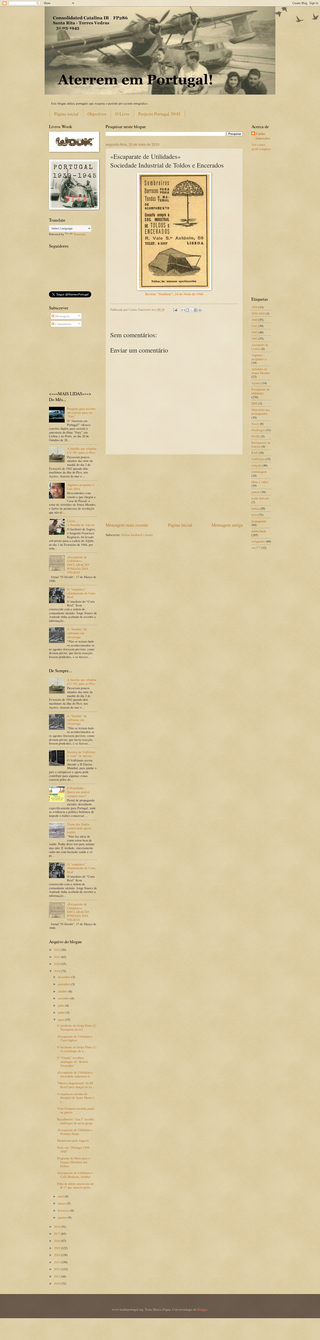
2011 (57, 1276)
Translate (80, 234)
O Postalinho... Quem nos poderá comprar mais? (78, 792)
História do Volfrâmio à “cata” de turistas (81, 754)
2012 (57, 1269)
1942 (254, 332)
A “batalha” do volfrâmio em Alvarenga (77, 633)
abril (61, 1196)
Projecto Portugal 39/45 (159, 114)
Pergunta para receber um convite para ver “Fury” (81, 412)
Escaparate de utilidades (260, 391)
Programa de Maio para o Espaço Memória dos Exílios (73, 1162)
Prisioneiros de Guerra (261, 444)
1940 (254, 319)
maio (61, 1019)
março (62, 1203)
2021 (57, 957)
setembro (64, 998)
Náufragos (258, 430)
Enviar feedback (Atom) (137, 535)
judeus (255, 492)
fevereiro (64, 1210)
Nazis (255, 423)
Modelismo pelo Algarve (73, 1140)
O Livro (122, 114)
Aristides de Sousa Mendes (260, 371)
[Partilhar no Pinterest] (200, 310)
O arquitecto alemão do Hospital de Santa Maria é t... (75, 1098)
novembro (64, 984)
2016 (57, 1240)
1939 (254, 307)
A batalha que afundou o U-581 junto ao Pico (81, 450)
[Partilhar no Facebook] (196, 310)
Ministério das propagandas (260, 411)
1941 (254, 326)
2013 (57, 1262)
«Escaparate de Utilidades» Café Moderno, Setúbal (75, 1174)
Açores (256, 383)
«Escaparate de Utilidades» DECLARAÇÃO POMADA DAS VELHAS (78, 565)
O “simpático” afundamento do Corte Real (81, 593)
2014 (57, 1255)
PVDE (255, 436)
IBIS (254, 403)
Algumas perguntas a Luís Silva (80, 486)
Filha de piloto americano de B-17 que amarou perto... (75, 1185)
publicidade (258, 531)
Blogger (202, 1309)
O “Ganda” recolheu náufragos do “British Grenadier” (72, 1061)
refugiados (258, 541)
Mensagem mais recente (127, 525)
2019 (57, 971)
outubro (63, 991)
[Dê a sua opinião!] (187, 310)
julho (61, 1005)
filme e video (259, 482)
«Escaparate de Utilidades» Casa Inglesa (75, 1038)
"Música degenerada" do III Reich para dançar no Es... (76, 1085)
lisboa (255, 508)
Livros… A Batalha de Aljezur (81, 523)
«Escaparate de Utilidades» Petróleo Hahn (75, 1132)
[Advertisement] (174, 488)
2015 (57, 1248)
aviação (256, 465)
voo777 (255, 547)
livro (254, 514)
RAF (254, 452)
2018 (57, 1226)
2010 (57, 1283)
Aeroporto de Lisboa (259, 347)
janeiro (63, 1217)
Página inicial (66, 114)
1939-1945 (258, 313)
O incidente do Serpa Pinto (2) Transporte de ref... (76, 1027)
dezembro (64, 977)
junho (62, 1012)
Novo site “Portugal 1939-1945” (73, 1149)
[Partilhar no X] (191, 310)
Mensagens (62, 316)
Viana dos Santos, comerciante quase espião (79, 828)
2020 (57, 964)
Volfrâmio (257, 459)
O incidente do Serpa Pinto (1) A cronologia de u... (76, 1049)
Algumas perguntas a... (260, 357)
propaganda (258, 521)
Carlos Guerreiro (263, 136)
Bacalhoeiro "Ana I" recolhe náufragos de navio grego (75, 1121)
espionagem (259, 471)
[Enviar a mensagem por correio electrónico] (175, 309)
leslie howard (260, 498)
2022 (57, 949)
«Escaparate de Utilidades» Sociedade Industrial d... (75, 1074)
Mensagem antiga (227, 525)
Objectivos (97, 114)
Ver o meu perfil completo (261, 146)
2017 (57, 1233)
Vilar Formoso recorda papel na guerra (75, 1110)
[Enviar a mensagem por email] (183, 310)
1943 (254, 338)
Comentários (62, 324)
